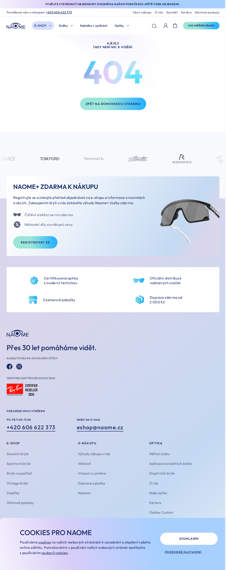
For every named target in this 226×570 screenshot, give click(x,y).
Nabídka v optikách (94, 26)
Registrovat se (35, 242)
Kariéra (186, 12)
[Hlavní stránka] (17, 26)
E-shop (40, 26)
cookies (44, 542)
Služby (63, 26)
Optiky (119, 26)
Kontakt (172, 12)
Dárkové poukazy (207, 12)
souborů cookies (54, 553)
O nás (159, 12)
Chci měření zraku (201, 25)
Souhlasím (188, 539)
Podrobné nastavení (183, 552)
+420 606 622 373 (59, 12)
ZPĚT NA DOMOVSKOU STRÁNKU (113, 104)
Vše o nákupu (142, 12)
